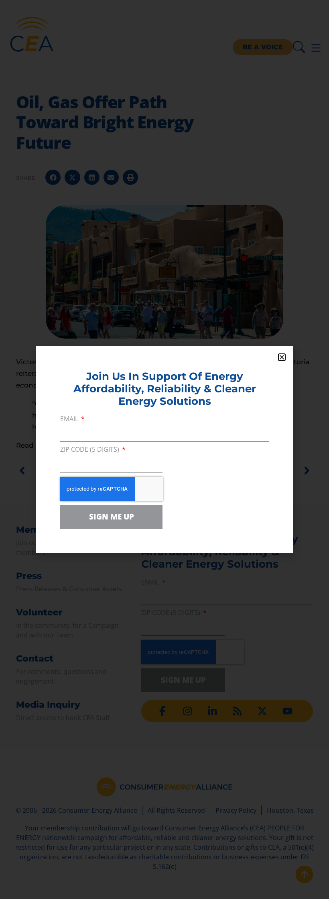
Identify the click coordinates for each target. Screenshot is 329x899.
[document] (164, 449)
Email (70, 419)
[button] (282, 357)
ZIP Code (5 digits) (90, 450)
